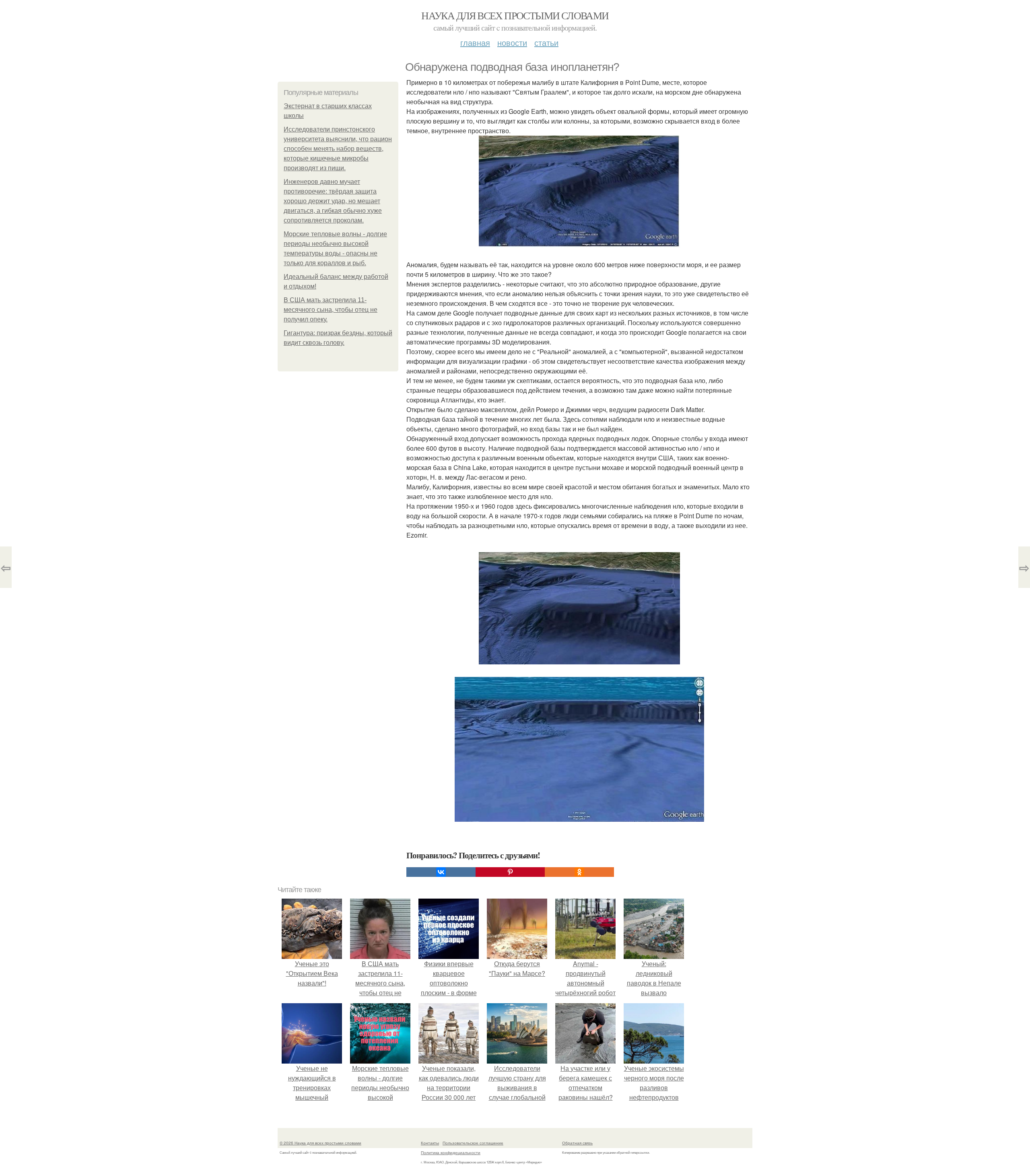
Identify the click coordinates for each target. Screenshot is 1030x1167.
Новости (512, 42)
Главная (475, 42)
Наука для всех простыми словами (514, 15)
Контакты (430, 1143)
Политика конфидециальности (450, 1152)
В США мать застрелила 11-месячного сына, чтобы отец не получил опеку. (330, 310)
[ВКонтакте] (441, 872)
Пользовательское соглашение (473, 1143)
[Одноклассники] (579, 872)
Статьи (546, 42)
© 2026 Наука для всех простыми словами (320, 1143)
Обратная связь (577, 1143)
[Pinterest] (510, 872)
